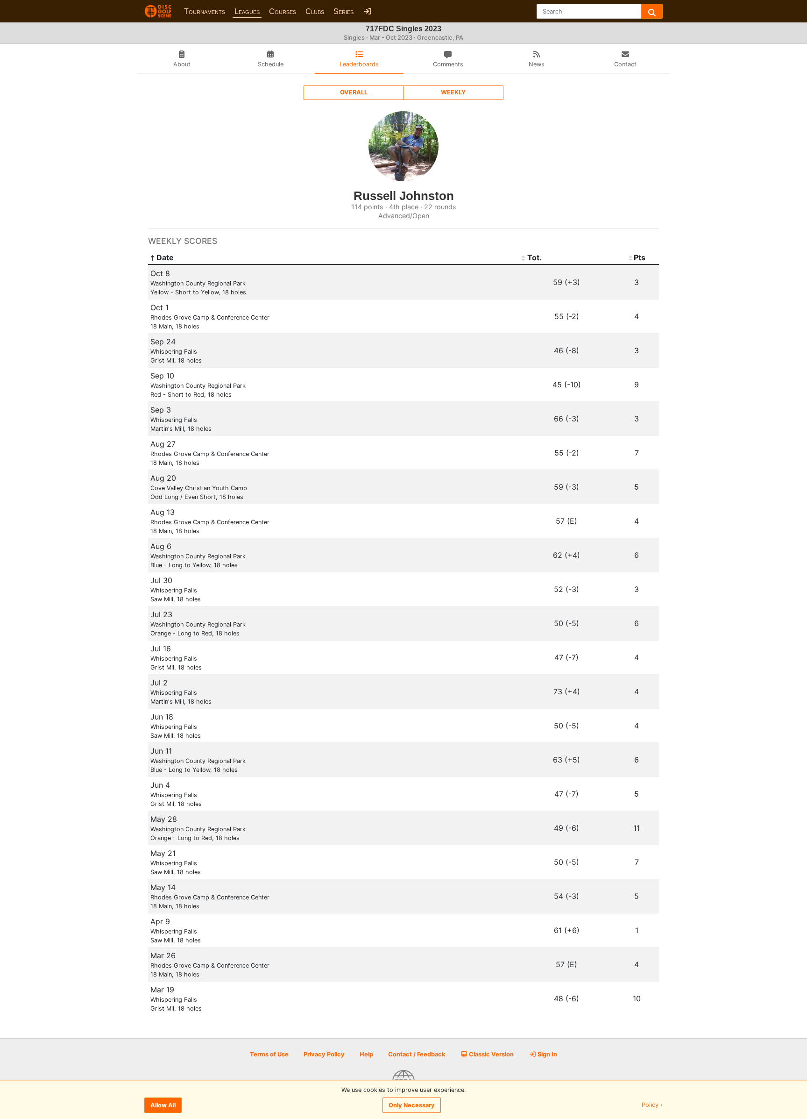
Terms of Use (269, 1054)
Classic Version (490, 1054)
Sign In (546, 1054)
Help (366, 1054)
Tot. (534, 257)
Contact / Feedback (416, 1054)
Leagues (247, 11)
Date (165, 257)
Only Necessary (412, 1105)
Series (343, 11)
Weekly (453, 92)
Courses (282, 11)
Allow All (163, 1105)
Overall (354, 92)
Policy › (652, 1105)
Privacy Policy (324, 1054)
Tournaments (204, 11)
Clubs (314, 11)
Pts (639, 257)
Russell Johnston (404, 195)
